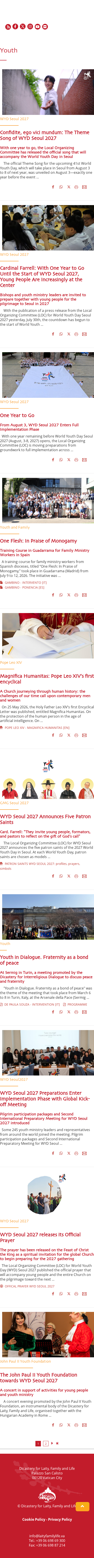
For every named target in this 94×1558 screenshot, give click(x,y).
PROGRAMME (76, 1004)
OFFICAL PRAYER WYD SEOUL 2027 (28, 1286)
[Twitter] (23, 27)
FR (73, 36)
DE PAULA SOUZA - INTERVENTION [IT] (31, 1004)
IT (83, 36)
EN (68, 36)
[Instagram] (30, 27)
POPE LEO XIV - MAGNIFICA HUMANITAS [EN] (36, 728)
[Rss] (8, 27)
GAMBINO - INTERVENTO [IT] (25, 582)
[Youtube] (38, 27)
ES (79, 36)
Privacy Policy (60, 1519)
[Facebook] (15, 27)
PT (88, 36)
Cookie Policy (33, 1519)
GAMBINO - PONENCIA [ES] (23, 587)
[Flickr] (45, 27)
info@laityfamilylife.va (47, 1536)
